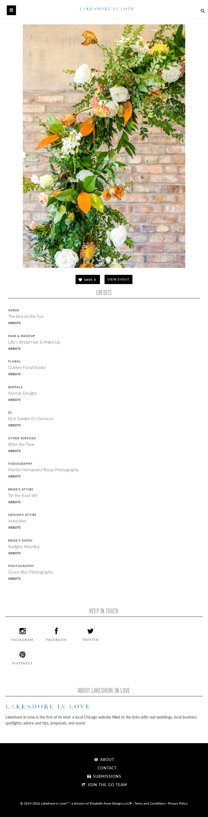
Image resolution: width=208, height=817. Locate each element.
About (106, 759)
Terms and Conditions (149, 803)
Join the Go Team (106, 784)
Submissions (106, 776)
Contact (106, 767)
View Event (118, 279)
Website (14, 323)
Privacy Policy (178, 803)
